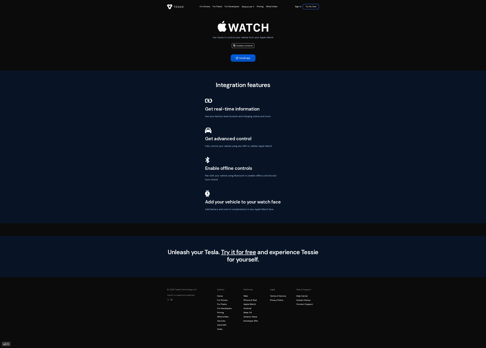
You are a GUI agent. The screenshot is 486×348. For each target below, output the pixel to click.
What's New (271, 6)
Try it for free (238, 252)
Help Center (302, 296)
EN (8, 344)
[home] (175, 6)
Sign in (298, 6)
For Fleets (217, 6)
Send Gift (221, 325)
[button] (248, 6)
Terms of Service (278, 296)
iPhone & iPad (250, 300)
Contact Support (304, 304)
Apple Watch (250, 304)
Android (247, 308)
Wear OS (248, 312)
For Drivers (205, 6)
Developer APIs (251, 321)
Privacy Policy (276, 300)
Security (221, 321)
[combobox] (6, 344)
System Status (303, 300)
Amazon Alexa (250, 316)
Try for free (311, 6)
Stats (219, 329)
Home (220, 296)
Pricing (260, 6)
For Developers (232, 6)
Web (246, 296)
